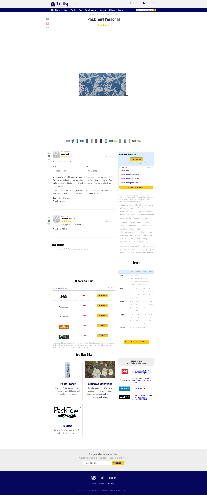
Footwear (103, 10)
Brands (120, 10)
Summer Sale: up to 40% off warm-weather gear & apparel (141, 380)
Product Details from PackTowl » (136, 342)
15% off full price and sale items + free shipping (142, 396)
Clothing (112, 10)
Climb (65, 10)
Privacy (124, 490)
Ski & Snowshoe (90, 10)
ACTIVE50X (142, 399)
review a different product (137, 163)
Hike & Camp (55, 10)
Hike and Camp (93, 14)
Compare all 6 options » (136, 187)
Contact (101, 484)
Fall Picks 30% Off (138, 389)
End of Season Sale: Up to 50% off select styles (141, 372)
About (94, 484)
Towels (116, 14)
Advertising (111, 484)
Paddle (73, 10)
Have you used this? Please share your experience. (71, 249)
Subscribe (118, 463)
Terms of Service (114, 490)
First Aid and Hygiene (106, 14)
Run (80, 10)
